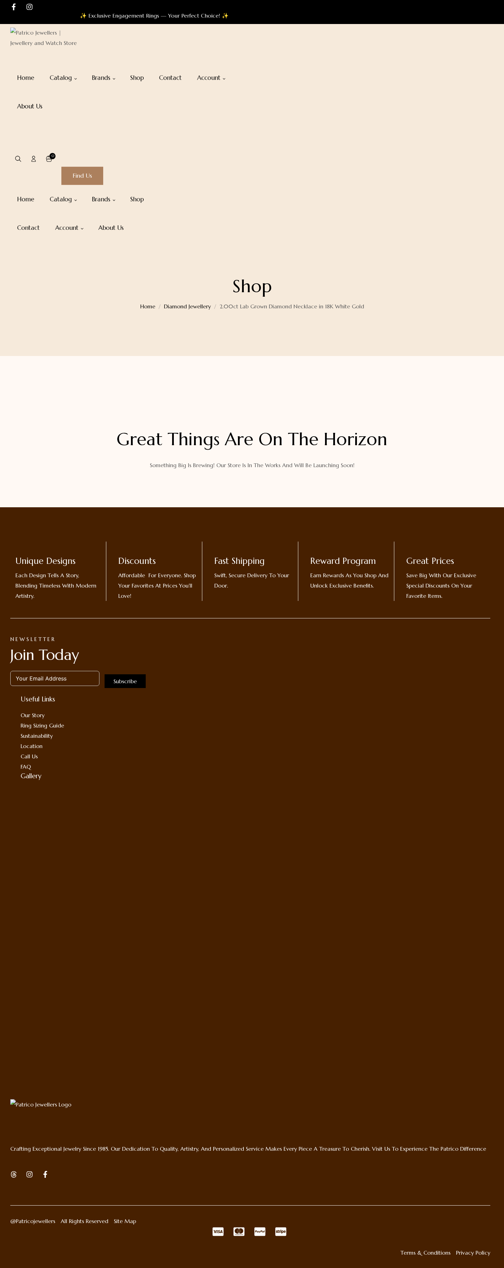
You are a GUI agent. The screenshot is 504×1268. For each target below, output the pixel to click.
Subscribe (125, 681)
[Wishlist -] (64, 159)
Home (147, 306)
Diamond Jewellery (187, 306)
